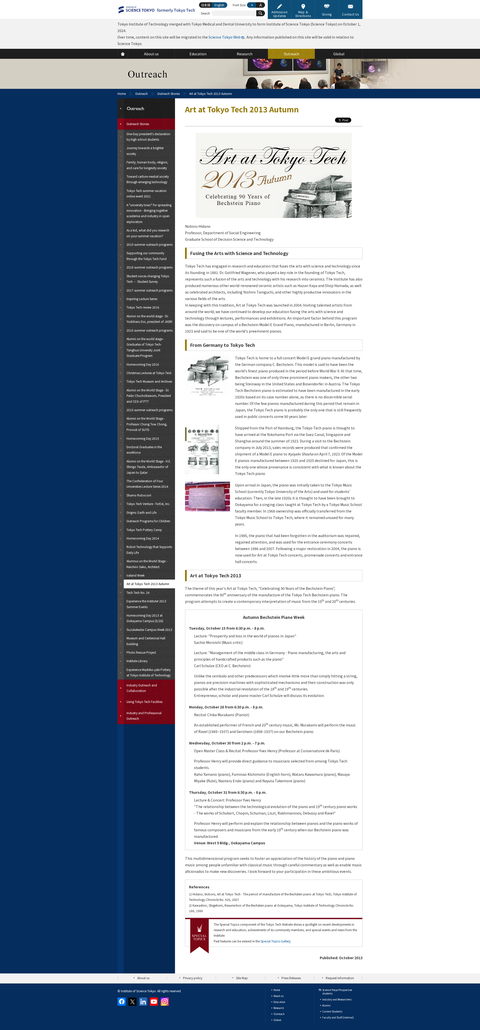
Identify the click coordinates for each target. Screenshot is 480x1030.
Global (277, 1020)
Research (279, 1008)
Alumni (326, 1005)
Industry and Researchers (337, 999)
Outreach (141, 93)
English (219, 5)
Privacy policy (192, 978)
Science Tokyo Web (224, 37)
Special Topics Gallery (275, 941)
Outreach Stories (168, 93)
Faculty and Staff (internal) (338, 1017)
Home (122, 93)
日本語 (205, 5)
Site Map (242, 978)
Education (279, 1002)
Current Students (332, 1011)
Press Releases (291, 978)
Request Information (340, 978)
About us (143, 978)
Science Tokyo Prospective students (337, 991)
